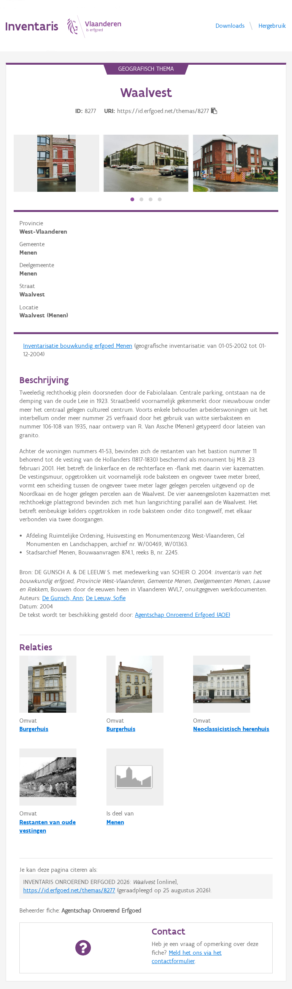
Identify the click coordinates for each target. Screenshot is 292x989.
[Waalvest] (56, 163)
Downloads (230, 25)
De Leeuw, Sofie (105, 598)
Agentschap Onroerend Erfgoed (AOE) (182, 614)
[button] (132, 199)
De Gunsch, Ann (62, 598)
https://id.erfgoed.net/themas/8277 (69, 890)
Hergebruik (272, 25)
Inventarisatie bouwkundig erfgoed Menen (77, 345)
